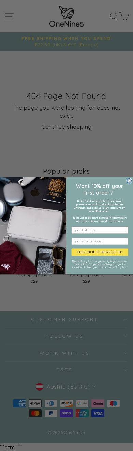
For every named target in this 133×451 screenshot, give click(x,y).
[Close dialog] (129, 180)
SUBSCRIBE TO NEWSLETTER (99, 252)
